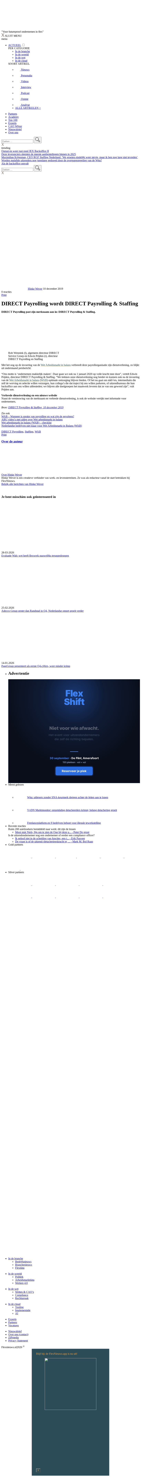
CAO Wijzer (15, 126)
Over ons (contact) (18, 1334)
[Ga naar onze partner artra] (20, 896)
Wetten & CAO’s (24, 1291)
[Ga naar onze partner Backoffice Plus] (20, 856)
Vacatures (13, 1325)
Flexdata (19, 1267)
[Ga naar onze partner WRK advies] (19, 908)
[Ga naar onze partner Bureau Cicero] (130, 856)
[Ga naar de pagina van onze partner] (31, 929)
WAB (44, 380)
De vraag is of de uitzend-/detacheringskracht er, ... (54, 841)
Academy (13, 116)
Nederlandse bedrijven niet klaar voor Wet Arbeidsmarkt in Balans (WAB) (41, 425)
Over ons (13, 132)
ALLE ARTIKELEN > (28, 107)
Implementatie (22, 1310)
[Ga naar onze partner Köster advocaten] (91, 896)
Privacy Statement (18, 1340)
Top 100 (12, 120)
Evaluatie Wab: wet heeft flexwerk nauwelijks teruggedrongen (35, 555)
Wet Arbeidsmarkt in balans (56, 365)
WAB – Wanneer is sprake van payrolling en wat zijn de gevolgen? (37, 416)
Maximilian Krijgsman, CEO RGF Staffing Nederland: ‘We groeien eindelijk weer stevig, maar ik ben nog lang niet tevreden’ (69, 157)
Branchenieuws (23, 1264)
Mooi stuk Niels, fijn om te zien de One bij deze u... (52, 832)
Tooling (19, 1307)
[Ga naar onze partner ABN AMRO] (67, 896)
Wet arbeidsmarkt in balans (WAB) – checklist (26, 422)
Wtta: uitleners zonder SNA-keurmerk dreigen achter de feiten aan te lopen (67, 797)
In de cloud (14, 1304)
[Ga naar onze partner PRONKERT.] (67, 884)
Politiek (19, 1276)
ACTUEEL (14, 45)
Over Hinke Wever (11, 474)
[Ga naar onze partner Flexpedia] (112, 856)
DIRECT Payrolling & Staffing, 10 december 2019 (35, 407)
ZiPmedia (13, 1337)
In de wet (13, 1288)
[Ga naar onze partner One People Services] (89, 856)
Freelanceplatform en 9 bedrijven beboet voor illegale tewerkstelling (64, 822)
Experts (12, 123)
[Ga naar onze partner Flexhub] (20, 884)
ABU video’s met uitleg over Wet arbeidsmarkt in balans (32, 419)
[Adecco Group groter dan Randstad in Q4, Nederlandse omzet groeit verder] (70, 581)
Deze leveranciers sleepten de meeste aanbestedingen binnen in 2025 (38, 154)
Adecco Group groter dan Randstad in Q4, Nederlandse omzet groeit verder (42, 610)
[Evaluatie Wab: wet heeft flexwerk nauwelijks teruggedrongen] (70, 526)
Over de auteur (12, 441)
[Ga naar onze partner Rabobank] (44, 896)
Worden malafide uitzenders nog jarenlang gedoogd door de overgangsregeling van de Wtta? (51, 160)
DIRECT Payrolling (12, 431)
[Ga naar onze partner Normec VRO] (91, 884)
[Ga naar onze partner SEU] (44, 884)
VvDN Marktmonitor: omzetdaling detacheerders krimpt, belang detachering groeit (72, 810)
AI (16, 1313)
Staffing (29, 431)
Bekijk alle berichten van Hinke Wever (22, 484)
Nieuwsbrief (15, 129)
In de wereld (15, 1273)
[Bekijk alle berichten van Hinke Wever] (14, 288)
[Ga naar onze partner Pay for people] (114, 896)
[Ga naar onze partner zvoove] (32, 869)
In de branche (15, 1258)
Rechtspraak (22, 1298)
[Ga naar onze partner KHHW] (14, 869)
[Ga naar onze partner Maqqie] (114, 884)
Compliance (21, 1295)
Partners (12, 113)
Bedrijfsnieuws (23, 1261)
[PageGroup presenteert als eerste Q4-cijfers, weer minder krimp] (70, 636)
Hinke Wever (35, 288)
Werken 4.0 (21, 1283)
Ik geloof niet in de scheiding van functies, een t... (50, 838)
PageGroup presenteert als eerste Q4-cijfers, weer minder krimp (35, 666)
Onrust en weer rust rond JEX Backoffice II (25, 151)
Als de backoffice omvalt (15, 163)
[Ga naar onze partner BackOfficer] (66, 856)
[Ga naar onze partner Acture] (44, 856)
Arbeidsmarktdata (24, 1279)
